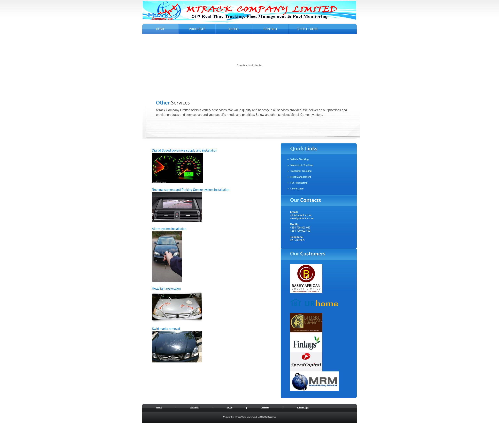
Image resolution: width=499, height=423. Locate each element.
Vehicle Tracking (299, 159)
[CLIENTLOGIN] (307, 29)
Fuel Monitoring (298, 182)
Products (194, 408)
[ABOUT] (234, 29)
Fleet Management (300, 177)
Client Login (296, 188)
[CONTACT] (270, 29)
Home (159, 408)
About (229, 408)
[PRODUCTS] (197, 29)
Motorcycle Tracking (301, 165)
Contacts (265, 408)
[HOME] (160, 29)
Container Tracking (300, 171)
